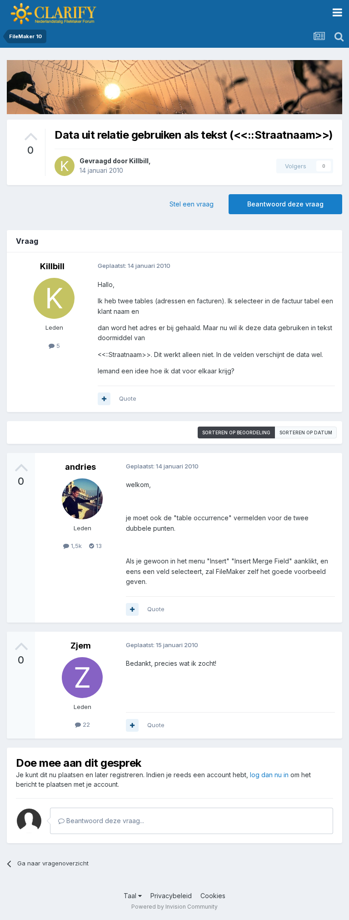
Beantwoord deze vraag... (104, 820)
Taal (131, 896)
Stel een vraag (192, 204)
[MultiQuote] (104, 398)
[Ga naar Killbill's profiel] (65, 166)
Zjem (80, 645)
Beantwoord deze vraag (285, 204)
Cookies (212, 896)
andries (80, 467)
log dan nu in (269, 775)
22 (85, 724)
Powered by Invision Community (174, 906)
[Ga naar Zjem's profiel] (82, 677)
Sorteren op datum (305, 432)
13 (98, 545)
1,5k (75, 545)
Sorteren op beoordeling (236, 432)
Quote (127, 398)
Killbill (139, 161)
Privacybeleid (171, 896)
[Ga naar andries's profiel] (82, 498)
